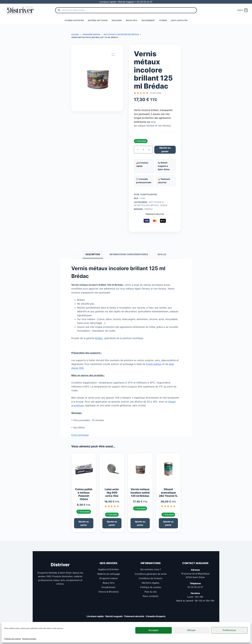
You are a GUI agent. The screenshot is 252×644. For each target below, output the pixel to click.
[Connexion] (246, 2)
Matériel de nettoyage (108, 574)
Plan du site (151, 591)
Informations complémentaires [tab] (129, 254)
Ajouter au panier (165, 149)
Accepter (154, 630)
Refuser (191, 630)
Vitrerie (163, 20)
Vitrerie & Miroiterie (108, 591)
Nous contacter (179, 20)
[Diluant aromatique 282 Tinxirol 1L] (168, 470)
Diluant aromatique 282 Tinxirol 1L (168, 492)
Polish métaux (154, 364)
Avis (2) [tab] (162, 254)
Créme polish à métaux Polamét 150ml (83, 494)
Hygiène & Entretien (74, 20)
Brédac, (99, 338)
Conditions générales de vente (151, 574)
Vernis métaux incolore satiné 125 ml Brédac (140, 492)
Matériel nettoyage (98, 20)
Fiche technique (80, 434)
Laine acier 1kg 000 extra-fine (112, 492)
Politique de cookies (12, 639)
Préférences (229, 630)
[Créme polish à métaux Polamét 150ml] (83, 470)
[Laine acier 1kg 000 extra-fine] (112, 470)
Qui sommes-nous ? (150, 569)
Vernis (163, 205)
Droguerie (117, 20)
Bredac (149, 209)
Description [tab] (93, 254)
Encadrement (148, 20)
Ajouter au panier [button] (83, 523)
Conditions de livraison (150, 578)
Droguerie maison (108, 578)
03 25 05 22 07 (195, 587)
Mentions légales (29, 639)
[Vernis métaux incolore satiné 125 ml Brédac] (140, 470)
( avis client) (155, 93)
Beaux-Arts (131, 20)
